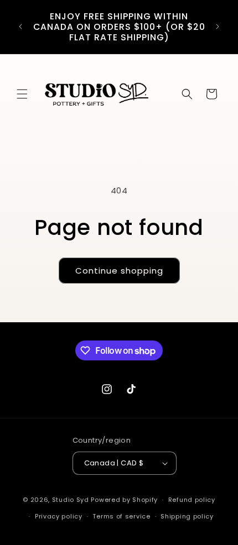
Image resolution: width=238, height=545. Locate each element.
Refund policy (191, 499)
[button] (22, 94)
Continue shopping (119, 270)
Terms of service (121, 516)
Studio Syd (70, 499)
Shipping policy (187, 516)
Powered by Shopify (124, 499)
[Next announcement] (217, 26)
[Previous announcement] (20, 26)
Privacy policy (58, 516)
